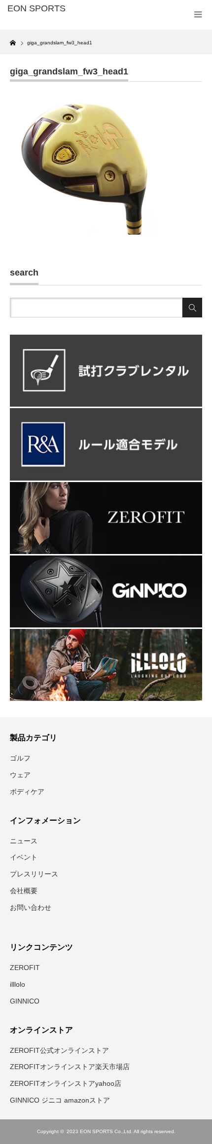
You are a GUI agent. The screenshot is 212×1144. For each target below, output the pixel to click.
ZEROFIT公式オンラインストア (59, 1050)
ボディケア (27, 792)
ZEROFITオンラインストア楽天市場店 (70, 1067)
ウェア (20, 775)
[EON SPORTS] (49, 8)
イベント (23, 857)
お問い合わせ (30, 907)
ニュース (23, 841)
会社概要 (23, 891)
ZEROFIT (25, 967)
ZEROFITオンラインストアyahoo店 (65, 1083)
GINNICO (24, 1001)
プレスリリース (34, 874)
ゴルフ (20, 758)
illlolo (17, 984)
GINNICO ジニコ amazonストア (60, 1100)
